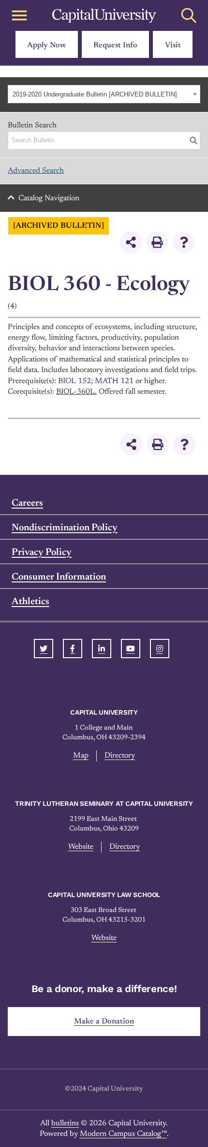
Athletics (30, 602)
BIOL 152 (74, 381)
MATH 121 (114, 381)
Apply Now (46, 45)
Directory (119, 756)
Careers (27, 503)
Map (81, 756)
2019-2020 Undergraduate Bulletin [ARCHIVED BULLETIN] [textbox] (95, 94)
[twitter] (43, 648)
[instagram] (159, 648)
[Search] (193, 140)
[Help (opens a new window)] (183, 242)
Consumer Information (59, 577)
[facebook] (72, 648)
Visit (173, 45)
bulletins (65, 1123)
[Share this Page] (130, 242)
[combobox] (104, 94)
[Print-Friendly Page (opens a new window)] (157, 242)
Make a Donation (104, 1021)
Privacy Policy (42, 552)
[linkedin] (101, 648)
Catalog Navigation (48, 198)
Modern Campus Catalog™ (123, 1134)
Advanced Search (36, 171)
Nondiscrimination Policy (65, 528)
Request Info (115, 45)
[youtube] (130, 648)
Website (80, 847)
